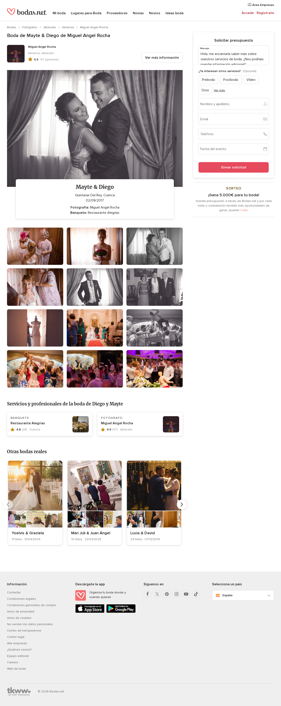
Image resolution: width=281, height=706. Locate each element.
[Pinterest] (167, 594)
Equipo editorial (18, 656)
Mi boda (59, 13)
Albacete (50, 27)
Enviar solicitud (233, 167)
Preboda (208, 80)
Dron (205, 90)
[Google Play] (120, 612)
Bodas (12, 27)
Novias (138, 13)
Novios (154, 13)
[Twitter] (157, 594)
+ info (244, 210)
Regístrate (265, 13)
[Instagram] (176, 594)
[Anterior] (8, 504)
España (227, 595)
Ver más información (162, 57)
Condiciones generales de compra (31, 605)
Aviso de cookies (19, 618)
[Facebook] (147, 594)
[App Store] (89, 612)
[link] (35, 503)
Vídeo (251, 80)
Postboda (230, 80)
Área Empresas (262, 5)
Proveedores (117, 13)
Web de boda (16, 669)
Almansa (68, 27)
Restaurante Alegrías (28, 423)
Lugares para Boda (86, 13)
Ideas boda (175, 13)
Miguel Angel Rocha (94, 27)
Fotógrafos (30, 27)
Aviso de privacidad (20, 611)
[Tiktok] (196, 594)
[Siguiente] (182, 504)
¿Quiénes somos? (19, 649)
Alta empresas (17, 643)
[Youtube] (186, 594)
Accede (248, 13)
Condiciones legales (21, 599)
